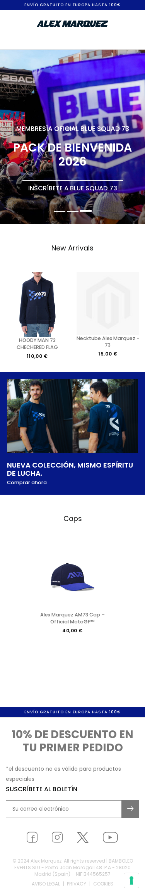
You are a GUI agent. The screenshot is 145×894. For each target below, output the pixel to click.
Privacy (76, 884)
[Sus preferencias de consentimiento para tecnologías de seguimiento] (131, 880)
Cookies (103, 884)
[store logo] (73, 24)
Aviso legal (46, 884)
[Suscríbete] (131, 809)
